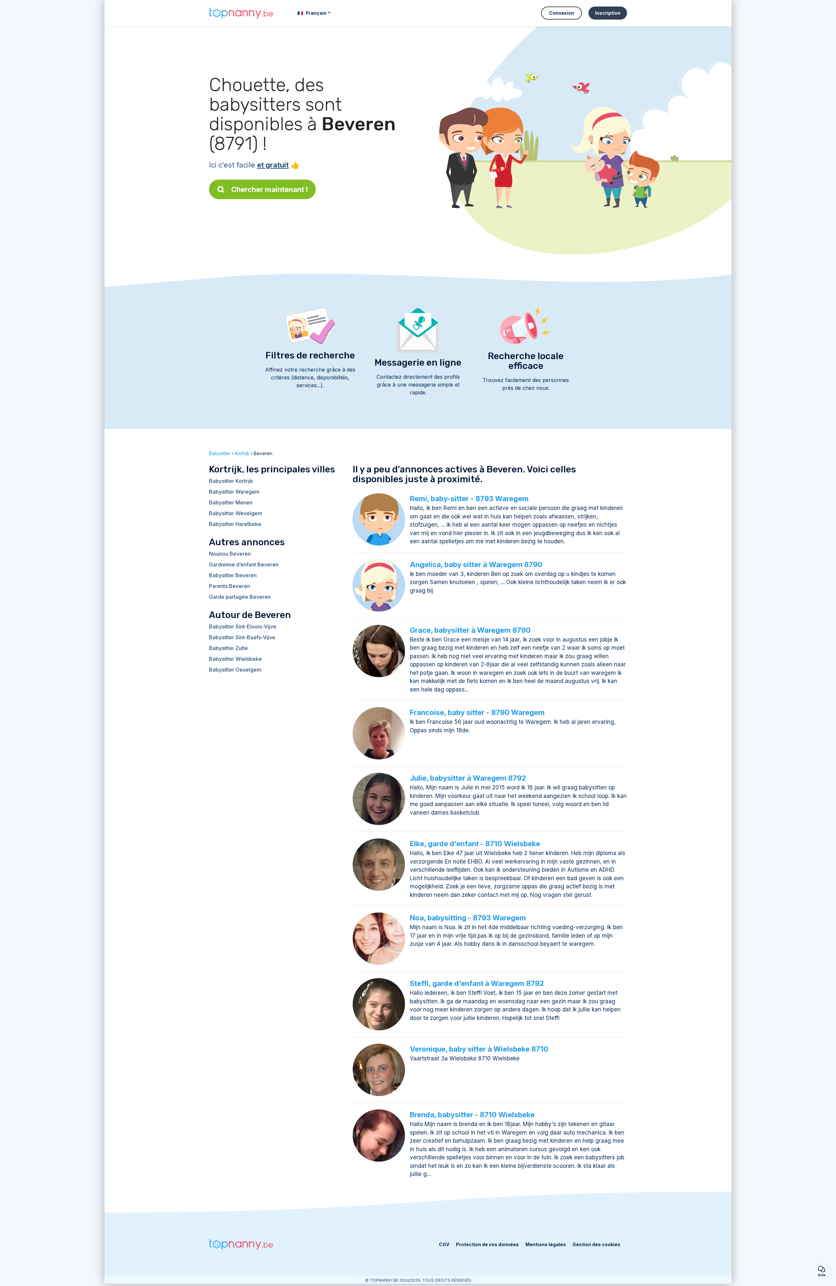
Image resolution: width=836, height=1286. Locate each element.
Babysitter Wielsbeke (235, 659)
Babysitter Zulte (228, 648)
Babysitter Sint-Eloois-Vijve (242, 626)
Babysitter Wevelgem (235, 513)
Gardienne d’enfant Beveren (244, 564)
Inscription (607, 13)
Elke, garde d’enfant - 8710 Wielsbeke (475, 843)
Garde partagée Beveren (240, 597)
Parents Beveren (229, 586)
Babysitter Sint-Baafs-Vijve (242, 637)
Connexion (561, 13)
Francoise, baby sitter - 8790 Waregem (477, 712)
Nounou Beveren (230, 553)
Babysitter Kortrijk (231, 481)
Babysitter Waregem (234, 491)
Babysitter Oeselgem (235, 669)
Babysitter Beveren (233, 575)
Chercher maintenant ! (269, 189)
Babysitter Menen (230, 502)
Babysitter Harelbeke (235, 524)
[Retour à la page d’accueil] (241, 13)
